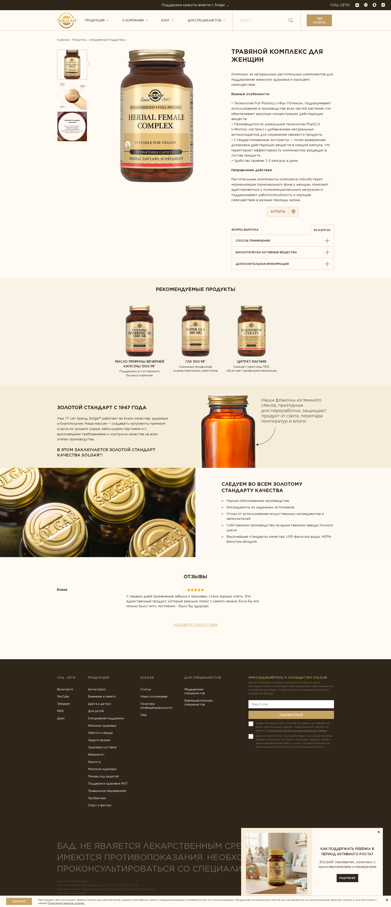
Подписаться (291, 714)
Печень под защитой (103, 776)
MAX (60, 711)
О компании (133, 20)
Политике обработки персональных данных (298, 730)
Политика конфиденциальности (156, 706)
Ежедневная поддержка (107, 40)
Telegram (63, 703)
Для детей (96, 711)
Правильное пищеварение (107, 790)
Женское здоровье (102, 725)
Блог (165, 20)
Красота (94, 762)
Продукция (94, 20)
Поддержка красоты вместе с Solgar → (195, 5)
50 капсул (322, 230)
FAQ (143, 715)
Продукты (79, 40)
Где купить (319, 20)
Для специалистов (204, 20)
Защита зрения (99, 740)
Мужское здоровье (102, 769)
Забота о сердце (100, 732)
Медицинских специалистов (194, 691)
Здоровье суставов (102, 747)
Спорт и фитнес (100, 805)
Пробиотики (97, 798)
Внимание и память (102, 696)
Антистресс (97, 689)
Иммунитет (96, 754)
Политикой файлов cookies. (66, 903)
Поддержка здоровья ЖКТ (108, 783)
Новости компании (153, 696)
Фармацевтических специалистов (198, 702)
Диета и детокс (99, 703)
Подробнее (347, 877)
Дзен (61, 718)
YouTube (63, 696)
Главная (63, 40)
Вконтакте (65, 689)
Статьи (145, 689)
